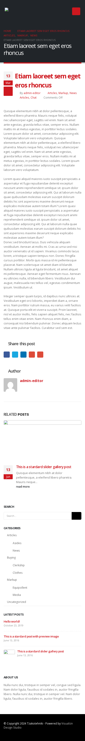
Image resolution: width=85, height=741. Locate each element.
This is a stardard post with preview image (31, 636)
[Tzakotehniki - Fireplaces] (18, 11)
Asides (17, 543)
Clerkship (19, 565)
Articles (52, 93)
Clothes (17, 573)
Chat (33, 97)
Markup (63, 93)
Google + (32, 355)
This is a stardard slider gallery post (43, 466)
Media (17, 595)
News (73, 93)
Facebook (7, 355)
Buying (11, 557)
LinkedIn (23, 355)
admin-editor (32, 93)
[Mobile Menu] (76, 11)
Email (40, 355)
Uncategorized (16, 602)
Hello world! (12, 621)
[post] (9, 655)
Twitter (15, 355)
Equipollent (20, 588)
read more (23, 486)
